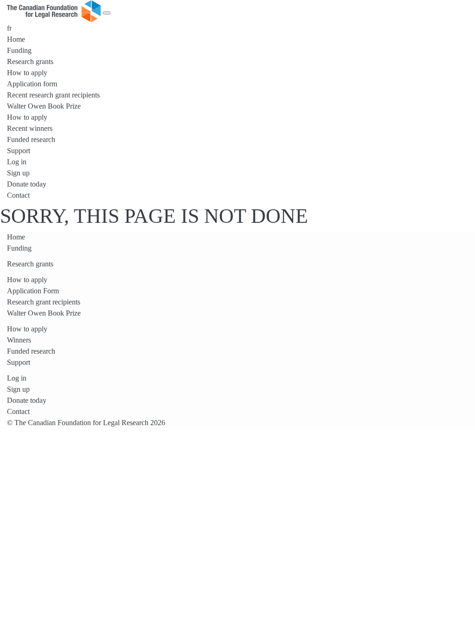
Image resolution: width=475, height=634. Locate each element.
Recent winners (29, 128)
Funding (19, 50)
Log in (16, 162)
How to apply (27, 73)
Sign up (18, 173)
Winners (19, 340)
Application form (32, 84)
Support (18, 151)
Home (16, 39)
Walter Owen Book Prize (44, 106)
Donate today (26, 184)
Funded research (31, 139)
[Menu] (106, 13)
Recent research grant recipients (53, 95)
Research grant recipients (43, 302)
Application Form (33, 291)
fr (9, 28)
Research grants (30, 61)
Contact (18, 195)
